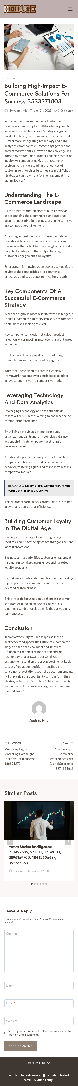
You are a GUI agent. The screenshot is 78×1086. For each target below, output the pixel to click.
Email (10, 1003)
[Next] (68, 841)
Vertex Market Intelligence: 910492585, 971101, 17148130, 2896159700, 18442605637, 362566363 (35, 855)
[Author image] (6, 110)
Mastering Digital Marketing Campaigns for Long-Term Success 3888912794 (19, 753)
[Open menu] (70, 8)
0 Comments (65, 111)
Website (11, 1021)
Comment (13, 933)
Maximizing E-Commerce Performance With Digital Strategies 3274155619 (61, 755)
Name (11, 986)
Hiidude (9, 78)
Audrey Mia (20, 111)
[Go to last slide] (10, 841)
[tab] (32, 884)
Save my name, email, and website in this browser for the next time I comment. (40, 1032)
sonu (20, 871)
